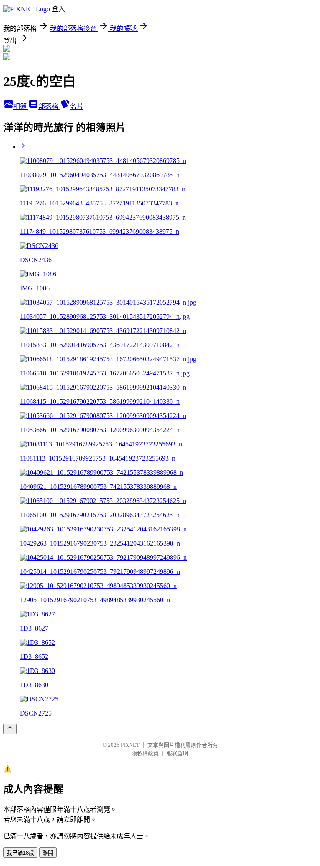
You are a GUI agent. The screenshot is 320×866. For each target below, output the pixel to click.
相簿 (20, 106)
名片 (76, 106)
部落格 (49, 106)
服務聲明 (177, 753)
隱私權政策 (145, 753)
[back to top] (10, 729)
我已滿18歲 (20, 853)
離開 (47, 853)
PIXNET (130, 745)
